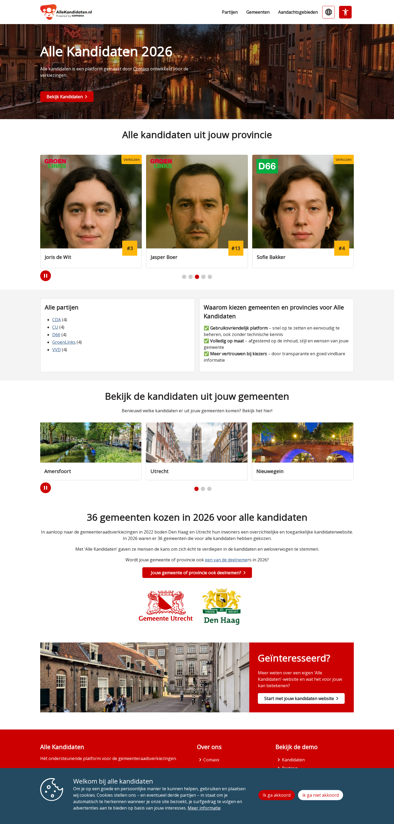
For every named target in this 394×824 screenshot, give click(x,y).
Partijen (230, 12)
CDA (56, 320)
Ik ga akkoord (277, 795)
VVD (56, 350)
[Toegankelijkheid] (345, 12)
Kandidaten (293, 760)
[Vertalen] (328, 12)
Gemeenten (258, 12)
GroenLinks (64, 342)
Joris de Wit (58, 257)
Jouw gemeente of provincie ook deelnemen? (196, 573)
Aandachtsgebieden (298, 12)
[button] (184, 277)
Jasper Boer (164, 257)
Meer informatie (204, 808)
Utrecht (160, 471)
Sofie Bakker (271, 257)
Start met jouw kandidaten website (299, 698)
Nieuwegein (270, 471)
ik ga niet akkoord (320, 795)
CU (55, 327)
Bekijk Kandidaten (65, 97)
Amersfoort (58, 471)
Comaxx (141, 69)
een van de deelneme (226, 560)
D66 (56, 335)
